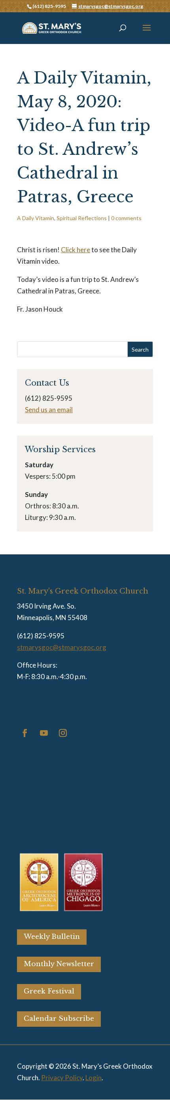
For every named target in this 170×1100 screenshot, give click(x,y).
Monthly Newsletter (59, 964)
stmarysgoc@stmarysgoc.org (61, 647)
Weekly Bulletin (52, 937)
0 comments (126, 218)
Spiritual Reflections (82, 218)
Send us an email (49, 409)
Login (93, 1077)
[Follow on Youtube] (44, 733)
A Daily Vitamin (35, 218)
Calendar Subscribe (59, 1018)
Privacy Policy (62, 1077)
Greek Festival (49, 991)
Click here (75, 250)
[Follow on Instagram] (63, 733)
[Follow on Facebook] (25, 733)
